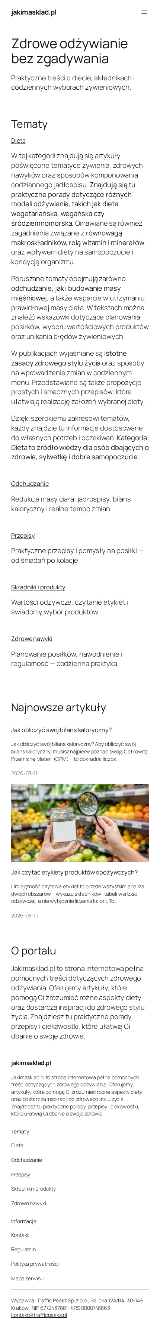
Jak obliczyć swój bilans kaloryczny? (61, 729)
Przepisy (23, 535)
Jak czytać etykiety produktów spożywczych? (74, 872)
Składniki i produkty (38, 587)
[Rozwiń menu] (144, 12)
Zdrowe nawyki (31, 639)
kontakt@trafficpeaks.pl (39, 1314)
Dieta (18, 140)
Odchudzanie (30, 483)
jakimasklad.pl (33, 12)
